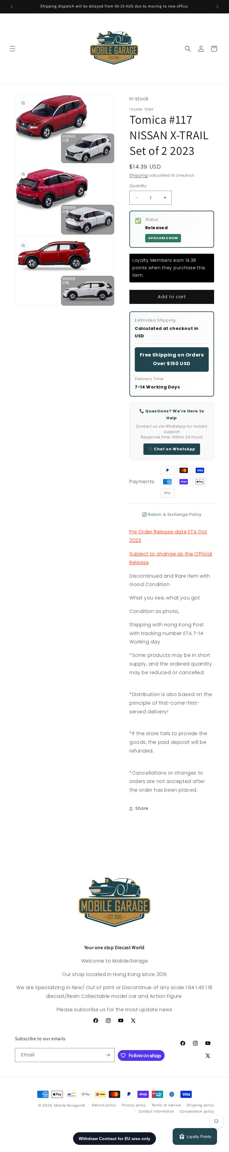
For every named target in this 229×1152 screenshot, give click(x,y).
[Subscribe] (107, 1055)
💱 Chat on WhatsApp (171, 449)
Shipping (138, 175)
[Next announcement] (217, 6)
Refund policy (104, 1105)
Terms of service (166, 1105)
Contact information (156, 1111)
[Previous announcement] (11, 6)
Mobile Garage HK (69, 1105)
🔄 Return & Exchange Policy (172, 514)
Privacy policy (134, 1105)
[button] (12, 48)
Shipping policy (200, 1105)
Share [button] (141, 808)
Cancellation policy (197, 1111)
